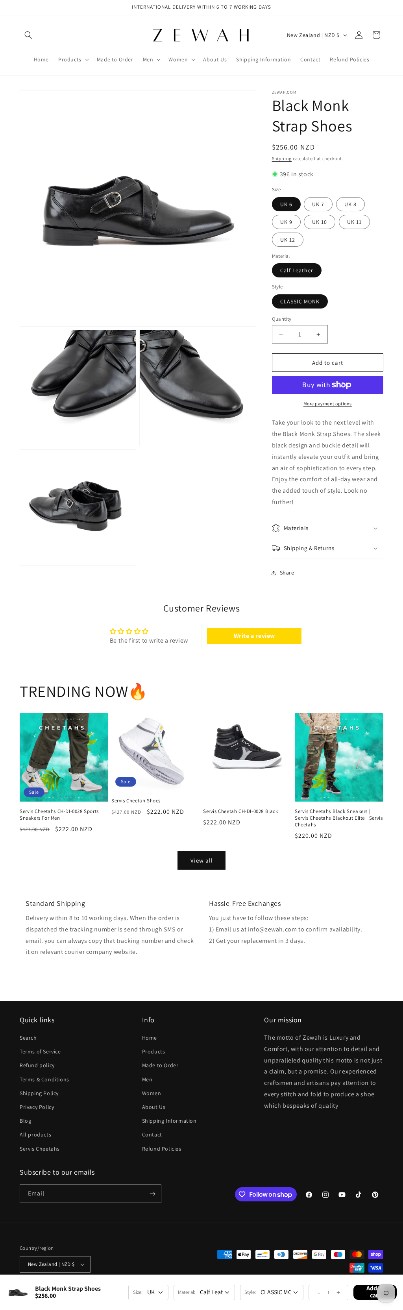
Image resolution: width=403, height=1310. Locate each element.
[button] (28, 35)
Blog (25, 1120)
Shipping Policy (39, 1093)
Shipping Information (169, 1120)
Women (151, 1093)
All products (35, 1134)
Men (147, 1079)
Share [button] (287, 572)
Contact (152, 1134)
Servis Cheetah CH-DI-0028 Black (240, 811)
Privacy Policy (37, 1106)
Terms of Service (40, 1051)
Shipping (282, 158)
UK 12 (287, 239)
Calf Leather (296, 270)
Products (153, 1051)
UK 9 (286, 221)
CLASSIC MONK (300, 301)
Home (149, 1037)
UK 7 (318, 204)
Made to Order (160, 1065)
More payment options (327, 403)
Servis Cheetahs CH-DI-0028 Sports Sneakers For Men (59, 814)
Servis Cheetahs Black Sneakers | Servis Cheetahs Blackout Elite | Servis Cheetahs (339, 818)
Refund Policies (161, 1148)
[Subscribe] (152, 1193)
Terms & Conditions (44, 1079)
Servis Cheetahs (40, 1148)
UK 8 (350, 204)
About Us (154, 1106)
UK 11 (354, 221)
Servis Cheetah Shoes (136, 801)
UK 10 (319, 221)
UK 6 (286, 204)
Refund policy (37, 1065)
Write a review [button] (254, 636)
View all (201, 860)
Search (28, 1037)
